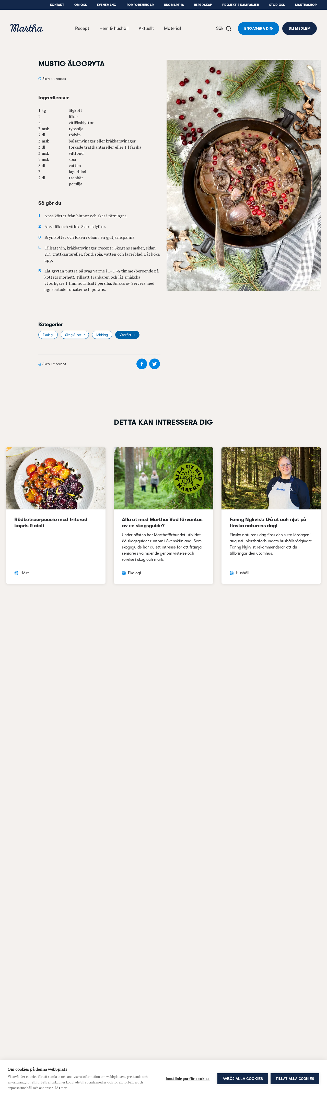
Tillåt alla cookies (295, 1079)
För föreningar (140, 5)
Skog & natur (75, 335)
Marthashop (306, 5)
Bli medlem (299, 28)
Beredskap (203, 5)
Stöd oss (277, 5)
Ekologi (48, 335)
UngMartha (174, 5)
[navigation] (26, 28)
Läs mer (61, 1088)
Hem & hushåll (114, 28)
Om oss (80, 5)
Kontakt (57, 5)
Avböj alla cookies (243, 1079)
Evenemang (106, 5)
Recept (82, 28)
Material (172, 28)
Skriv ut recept (54, 79)
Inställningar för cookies (188, 1079)
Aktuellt (146, 28)
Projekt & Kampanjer (240, 5)
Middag (102, 335)
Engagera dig (258, 28)
